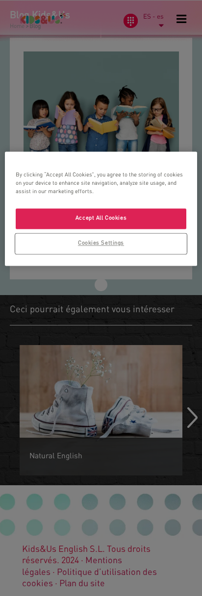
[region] (101, 208)
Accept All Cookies (101, 218)
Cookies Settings (101, 243)
